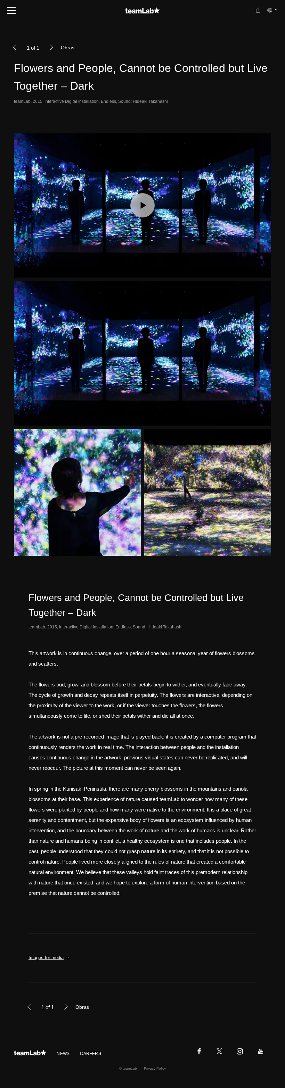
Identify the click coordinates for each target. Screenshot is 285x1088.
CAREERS (90, 1053)
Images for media (46, 957)
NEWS (63, 1053)
